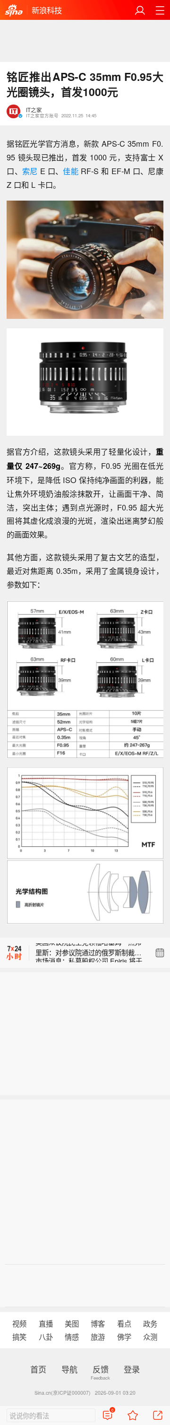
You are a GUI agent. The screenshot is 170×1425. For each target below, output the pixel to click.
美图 (72, 1323)
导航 (69, 1369)
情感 (72, 1336)
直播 (46, 1323)
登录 (132, 1369)
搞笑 (19, 1336)
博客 (98, 1323)
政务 (150, 1323)
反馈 (101, 1369)
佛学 (124, 1336)
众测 (150, 1336)
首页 (38, 1369)
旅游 (98, 1336)
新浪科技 (47, 10)
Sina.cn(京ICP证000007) (62, 1392)
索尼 (29, 170)
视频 (19, 1323)
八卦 (46, 1336)
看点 (124, 1323)
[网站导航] (159, 10)
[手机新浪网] (14, 10)
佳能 (70, 170)
